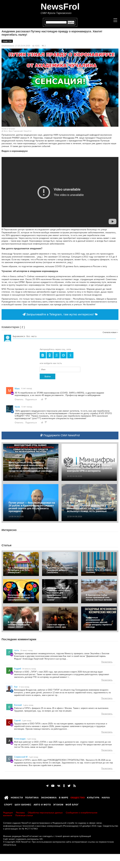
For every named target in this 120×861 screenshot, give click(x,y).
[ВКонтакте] (58, 785)
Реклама (20, 812)
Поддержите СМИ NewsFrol (61, 435)
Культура (93, 797)
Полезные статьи (24, 815)
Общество (7, 41)
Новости (17, 797)
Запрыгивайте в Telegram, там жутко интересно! (60, 314)
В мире (63, 797)
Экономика (49, 797)
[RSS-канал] (74, 785)
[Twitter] (69, 785)
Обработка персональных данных (45, 812)
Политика (32, 797)
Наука (106, 797)
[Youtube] (52, 785)
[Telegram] (47, 785)
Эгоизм (58, 804)
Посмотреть (106, 662)
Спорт (8, 804)
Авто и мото (42, 804)
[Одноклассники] (64, 785)
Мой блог (72, 804)
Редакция (8, 812)
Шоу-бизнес (23, 804)
